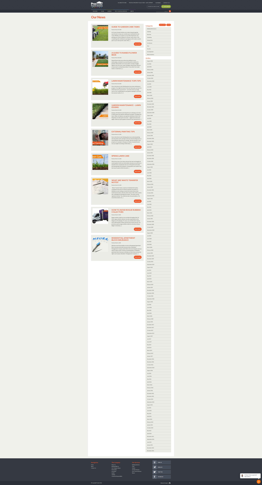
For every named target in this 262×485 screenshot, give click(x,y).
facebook (160, 476)
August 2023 (150, 144)
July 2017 (149, 339)
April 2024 (149, 127)
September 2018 (150, 298)
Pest (148, 46)
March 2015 (149, 419)
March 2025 (149, 95)
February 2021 (150, 215)
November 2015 (150, 396)
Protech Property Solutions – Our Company (141, 2)
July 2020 (149, 235)
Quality (113, 473)
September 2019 (150, 264)
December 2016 (150, 359)
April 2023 (149, 147)
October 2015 (150, 399)
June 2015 (149, 410)
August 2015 (150, 404)
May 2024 (149, 124)
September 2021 (150, 195)
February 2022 (150, 184)
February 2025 (150, 98)
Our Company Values (116, 468)
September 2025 (150, 81)
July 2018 (149, 304)
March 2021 (149, 212)
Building (95, 11)
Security (149, 48)
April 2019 (149, 278)
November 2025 (150, 75)
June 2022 (149, 172)
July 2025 (149, 84)
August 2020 (150, 233)
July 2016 (149, 373)
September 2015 (150, 402)
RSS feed (168, 24)
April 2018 (149, 313)
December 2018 (150, 290)
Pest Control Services (121, 11)
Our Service (149, 43)
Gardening (149, 37)
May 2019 (149, 276)
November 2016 (150, 361)
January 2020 (150, 253)
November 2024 (150, 106)
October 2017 (150, 330)
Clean (102, 11)
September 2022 (150, 164)
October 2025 (150, 78)
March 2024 (149, 129)
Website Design (164, 483)
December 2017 (150, 324)
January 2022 (150, 187)
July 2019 (149, 270)
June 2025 (149, 86)
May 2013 (149, 430)
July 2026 (149, 63)
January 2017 (150, 356)
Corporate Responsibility (117, 476)
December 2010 (150, 447)
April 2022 (149, 178)
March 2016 (149, 384)
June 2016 (149, 376)
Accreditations (122, 2)
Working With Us (115, 466)
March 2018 (149, 316)
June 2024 (149, 121)
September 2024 (150, 112)
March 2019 (149, 281)
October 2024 (150, 109)
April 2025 (149, 92)
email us (160, 467)
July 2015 (149, 407)
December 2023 (150, 138)
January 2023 (150, 152)
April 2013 (149, 433)
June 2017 (149, 341)
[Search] (170, 11)
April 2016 (149, 382)
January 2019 (150, 287)
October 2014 (150, 427)
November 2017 (150, 327)
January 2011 (150, 445)
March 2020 (149, 247)
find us (160, 462)
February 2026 (150, 69)
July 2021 (149, 201)
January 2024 (150, 135)
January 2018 (150, 321)
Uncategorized (150, 51)
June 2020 (149, 238)
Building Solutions (136, 464)
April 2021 (149, 210)
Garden (109, 11)
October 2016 (150, 364)
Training (113, 474)
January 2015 (150, 425)
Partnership (114, 469)
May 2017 (149, 344)
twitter (160, 472)
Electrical (149, 34)
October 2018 (150, 296)
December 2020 (150, 221)
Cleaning (149, 31)
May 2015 (149, 413)
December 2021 (150, 190)
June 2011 (149, 442)
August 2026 (150, 61)
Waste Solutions (150, 54)
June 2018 (149, 307)
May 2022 (149, 175)
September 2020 (150, 230)
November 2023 (150, 141)
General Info (149, 40)
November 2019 (150, 258)
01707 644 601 (166, 6)
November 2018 (150, 293)
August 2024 (150, 115)
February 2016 (150, 387)
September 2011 (150, 439)
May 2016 (149, 379)
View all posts (162, 24)
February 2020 (150, 250)
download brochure (153, 6)
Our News (158, 2)
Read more (138, 44)
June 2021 (149, 204)
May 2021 (149, 207)
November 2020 (150, 224)
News (92, 466)
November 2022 (150, 158)
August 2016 (150, 370)
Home (92, 464)
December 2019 (150, 255)
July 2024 (149, 118)
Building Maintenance (151, 28)
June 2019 (149, 273)
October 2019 (150, 261)
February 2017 (150, 353)
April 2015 (149, 416)
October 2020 (150, 227)
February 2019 (150, 284)
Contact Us (166, 2)
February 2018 (150, 318)
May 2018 (149, 310)
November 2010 (150, 450)
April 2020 (149, 244)
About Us (114, 464)
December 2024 (150, 104)
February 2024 (150, 132)
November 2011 (150, 436)
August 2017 (150, 336)
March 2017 (149, 350)
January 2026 (150, 72)
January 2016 (150, 390)
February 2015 (150, 422)
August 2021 (150, 198)
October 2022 (150, 161)
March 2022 (149, 181)
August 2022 (150, 167)
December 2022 (150, 155)
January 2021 (150, 218)
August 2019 (150, 267)
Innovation (114, 471)
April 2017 (149, 347)
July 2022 (149, 169)
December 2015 (150, 393)
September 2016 (150, 367)
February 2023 (150, 149)
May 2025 (149, 89)
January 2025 (150, 101)
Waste (132, 11)
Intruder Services (135, 469)
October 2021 (150, 192)
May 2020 (149, 241)
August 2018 (150, 301)
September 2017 (150, 333)
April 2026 (149, 66)
